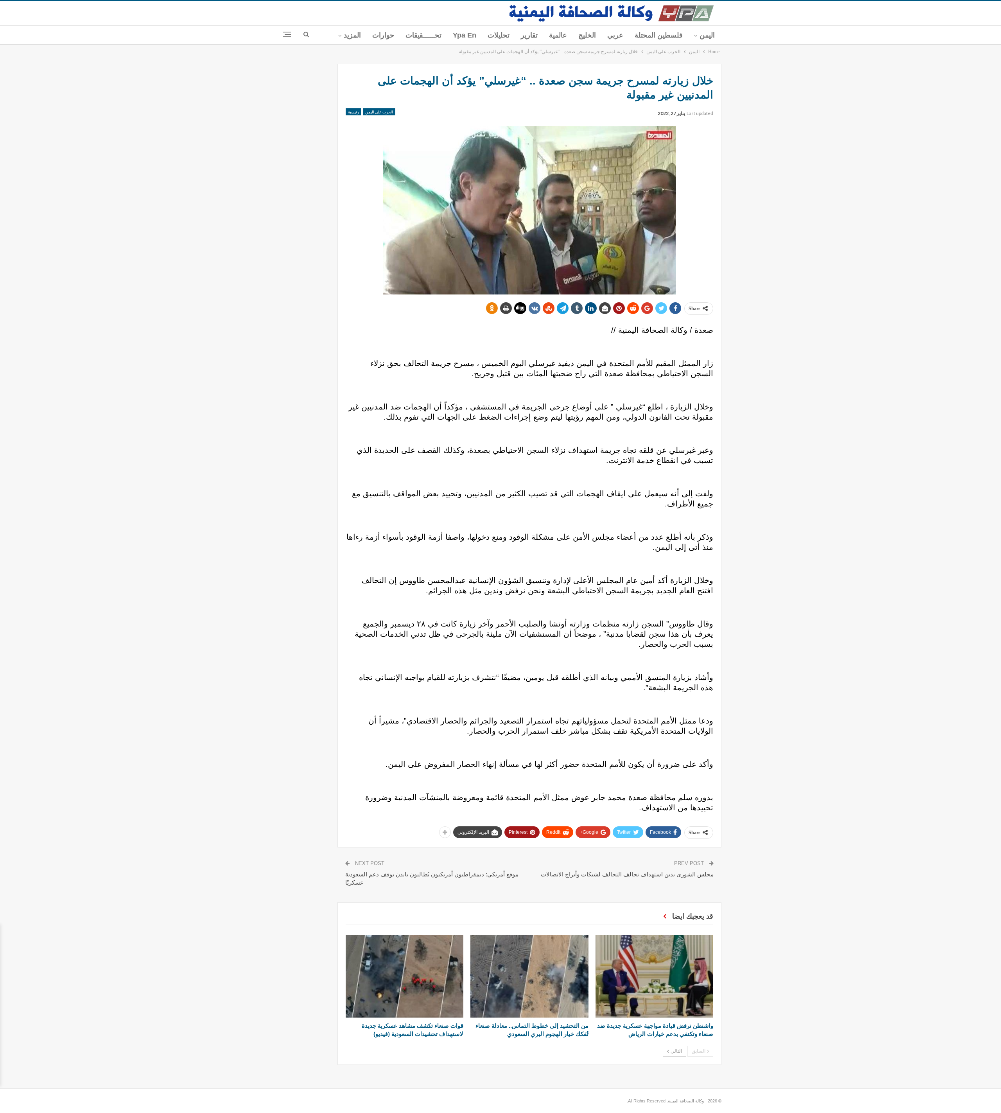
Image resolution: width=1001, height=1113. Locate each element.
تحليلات (498, 35)
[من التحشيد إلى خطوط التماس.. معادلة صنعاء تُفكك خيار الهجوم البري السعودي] (529, 976)
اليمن (707, 35)
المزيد (352, 35)
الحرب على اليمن (379, 112)
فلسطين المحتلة (659, 35)
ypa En (464, 35)
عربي (615, 35)
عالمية (558, 35)
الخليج (587, 35)
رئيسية (353, 112)
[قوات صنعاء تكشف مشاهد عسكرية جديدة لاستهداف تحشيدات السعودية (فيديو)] (404, 976)
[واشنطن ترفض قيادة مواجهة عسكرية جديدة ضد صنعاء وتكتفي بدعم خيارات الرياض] (654, 976)
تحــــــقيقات (423, 35)
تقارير (529, 35)
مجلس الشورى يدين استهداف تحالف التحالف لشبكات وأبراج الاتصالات (627, 874)
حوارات (383, 35)
